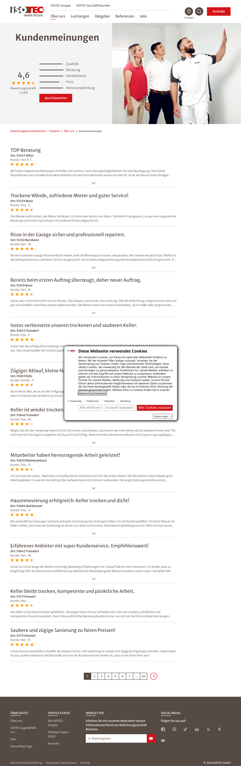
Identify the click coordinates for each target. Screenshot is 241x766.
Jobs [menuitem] (143, 16)
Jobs (13, 739)
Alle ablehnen (90, 407)
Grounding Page (21, 746)
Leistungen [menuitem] (80, 16)
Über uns (69, 131)
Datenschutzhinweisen (92, 393)
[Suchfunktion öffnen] (199, 11)
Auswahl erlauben (119, 407)
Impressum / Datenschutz (61, 762)
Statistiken (109, 401)
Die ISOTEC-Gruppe (56, 723)
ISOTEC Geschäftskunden (93, 5)
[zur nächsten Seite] (153, 676)
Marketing (125, 401)
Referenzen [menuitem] (125, 16)
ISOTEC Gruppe (61, 5)
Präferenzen (93, 401)
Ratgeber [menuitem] (102, 16)
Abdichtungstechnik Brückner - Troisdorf (35, 131)
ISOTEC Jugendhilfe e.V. (23, 730)
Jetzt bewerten (56, 98)
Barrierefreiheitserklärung (26, 762)
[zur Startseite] (27, 11)
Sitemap (85, 762)
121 (143, 676)
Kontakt (219, 11)
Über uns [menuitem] (58, 16)
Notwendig (75, 401)
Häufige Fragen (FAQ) (58, 734)
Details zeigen (161, 416)
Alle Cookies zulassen (154, 407)
